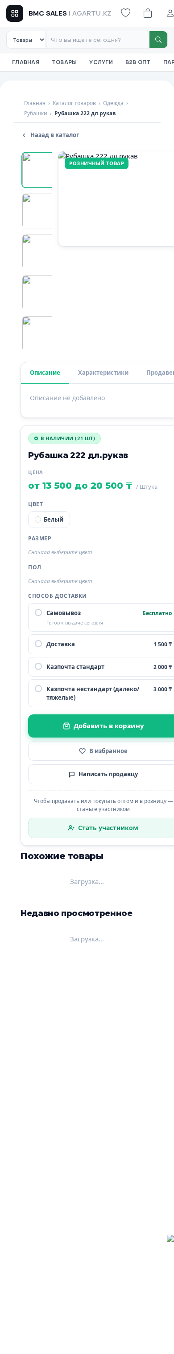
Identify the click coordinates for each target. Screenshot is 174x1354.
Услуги (101, 62)
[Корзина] (147, 13)
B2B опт (138, 62)
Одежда (113, 103)
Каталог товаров (74, 103)
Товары (64, 62)
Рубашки (35, 113)
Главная (25, 62)
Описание (45, 373)
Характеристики (103, 373)
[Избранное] (125, 13)
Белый (53, 519)
